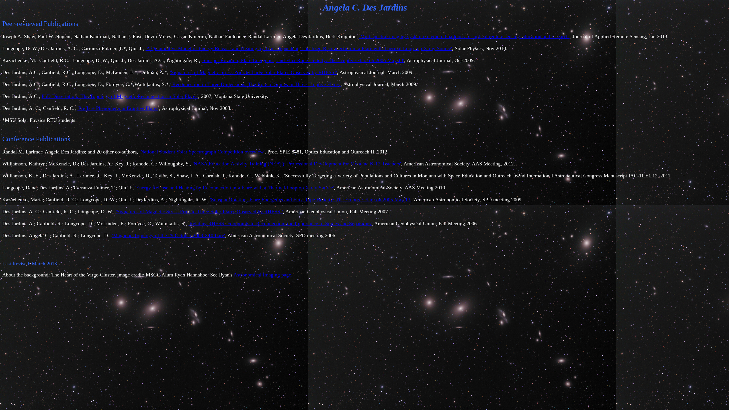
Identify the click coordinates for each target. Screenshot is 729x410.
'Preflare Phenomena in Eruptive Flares (117, 108)
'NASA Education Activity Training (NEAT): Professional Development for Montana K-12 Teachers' (297, 164)
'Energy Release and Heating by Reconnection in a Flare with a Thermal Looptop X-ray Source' (234, 187)
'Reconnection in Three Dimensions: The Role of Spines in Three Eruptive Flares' (256, 84)
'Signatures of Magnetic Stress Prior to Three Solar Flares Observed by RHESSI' (253, 72)
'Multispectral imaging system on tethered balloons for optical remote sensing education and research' (464, 36)
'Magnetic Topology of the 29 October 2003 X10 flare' (168, 235)
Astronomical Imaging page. (263, 275)
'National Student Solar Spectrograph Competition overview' (202, 152)
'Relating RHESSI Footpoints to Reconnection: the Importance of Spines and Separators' (280, 223)
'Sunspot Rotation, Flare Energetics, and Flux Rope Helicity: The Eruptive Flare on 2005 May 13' (303, 60)
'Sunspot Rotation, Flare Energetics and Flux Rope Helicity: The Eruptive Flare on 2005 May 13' (310, 199)
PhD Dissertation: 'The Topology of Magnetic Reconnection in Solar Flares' (120, 96)
